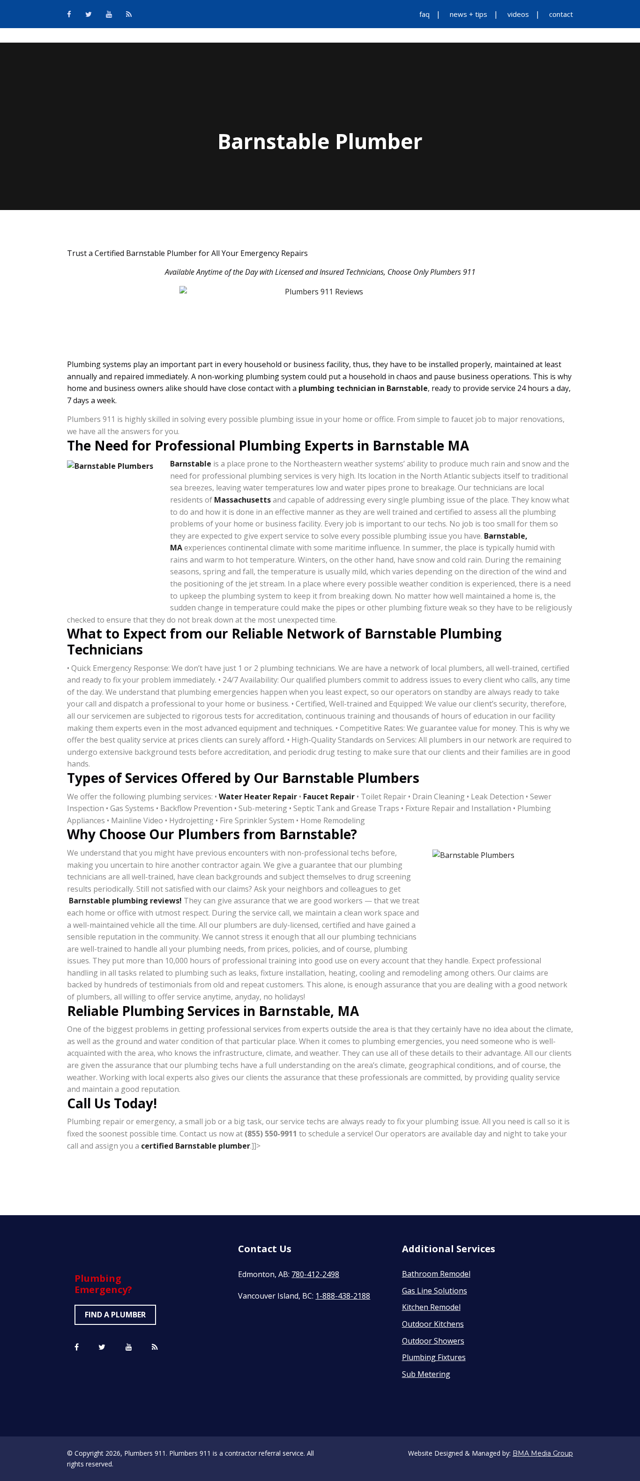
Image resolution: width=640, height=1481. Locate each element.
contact (561, 14)
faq (424, 14)
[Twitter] (88, 14)
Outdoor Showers (433, 1341)
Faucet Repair (329, 796)
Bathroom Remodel (436, 1274)
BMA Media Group (543, 1453)
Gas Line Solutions (434, 1291)
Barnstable (190, 464)
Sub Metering (426, 1374)
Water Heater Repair (258, 796)
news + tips (468, 14)
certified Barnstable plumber (195, 1146)
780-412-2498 (315, 1274)
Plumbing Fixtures (434, 1357)
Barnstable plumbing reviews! (125, 900)
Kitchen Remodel (431, 1307)
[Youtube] (109, 14)
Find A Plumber (115, 1314)
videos (518, 14)
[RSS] (129, 14)
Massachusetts (242, 500)
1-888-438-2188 (342, 1296)
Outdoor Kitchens (433, 1324)
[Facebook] (69, 14)
